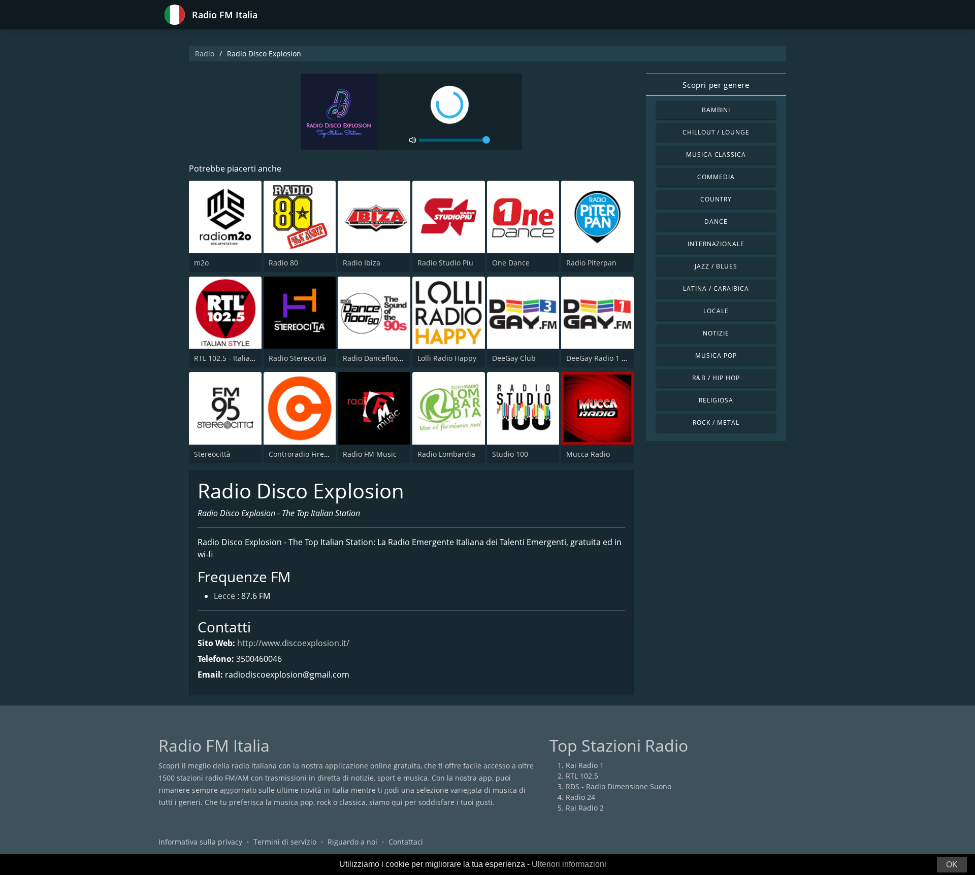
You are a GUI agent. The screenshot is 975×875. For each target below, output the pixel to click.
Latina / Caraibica (716, 288)
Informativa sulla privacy (200, 842)
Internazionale (716, 244)
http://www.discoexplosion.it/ (293, 643)
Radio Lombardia (446, 454)
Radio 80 (283, 262)
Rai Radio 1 (585, 765)
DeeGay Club (514, 358)
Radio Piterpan (591, 262)
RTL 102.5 (582, 776)
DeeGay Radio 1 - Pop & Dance (617, 358)
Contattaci (405, 842)
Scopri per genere (715, 85)
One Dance (511, 262)
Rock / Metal (716, 422)
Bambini (716, 110)
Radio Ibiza (361, 262)
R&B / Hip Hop (715, 378)
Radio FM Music (370, 454)
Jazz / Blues (716, 266)
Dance (716, 221)
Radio (204, 53)
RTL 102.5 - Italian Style (233, 358)
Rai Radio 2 (585, 808)
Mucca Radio (588, 454)
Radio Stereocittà (298, 358)
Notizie (716, 333)
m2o (201, 262)
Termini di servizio (284, 842)
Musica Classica (716, 154)
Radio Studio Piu (445, 262)
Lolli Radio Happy (446, 358)
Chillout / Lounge (716, 132)
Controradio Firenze (302, 454)
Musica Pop (716, 355)
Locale (716, 311)
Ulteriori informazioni (569, 864)
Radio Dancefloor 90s (378, 358)
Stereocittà (212, 454)
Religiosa (716, 400)
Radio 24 (580, 797)
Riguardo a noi (352, 842)
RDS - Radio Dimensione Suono (618, 786)
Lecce (224, 595)
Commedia (716, 177)
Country (716, 199)
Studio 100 (510, 454)
